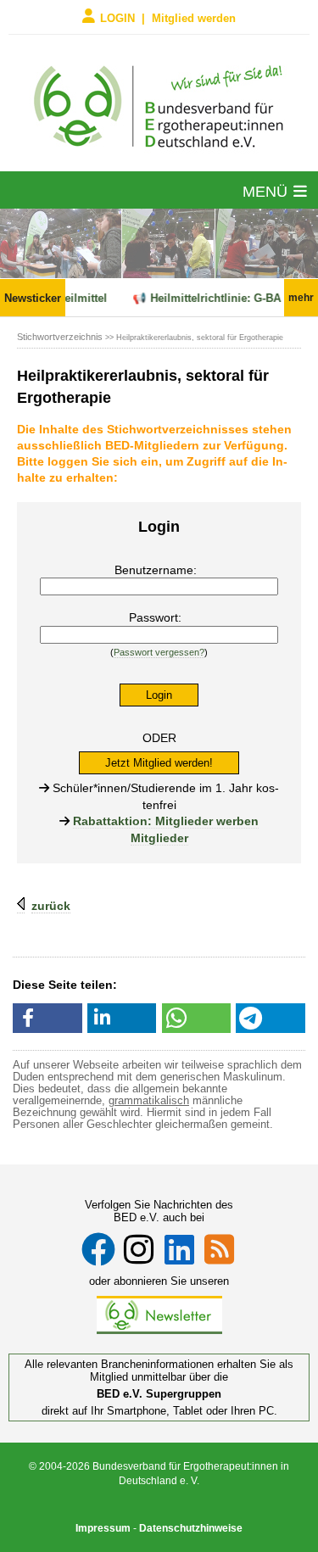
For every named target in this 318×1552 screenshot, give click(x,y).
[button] (47, 1018)
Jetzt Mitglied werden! (159, 762)
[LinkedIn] (179, 1249)
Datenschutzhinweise (191, 1528)
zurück (50, 906)
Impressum (103, 1528)
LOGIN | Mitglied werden (168, 17)
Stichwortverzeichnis (60, 337)
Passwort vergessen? (159, 652)
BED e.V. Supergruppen (159, 1393)
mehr (301, 298)
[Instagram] (138, 1249)
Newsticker (32, 298)
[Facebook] (98, 1249)
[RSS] (219, 1249)
